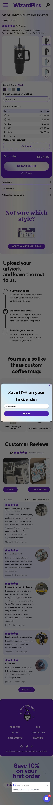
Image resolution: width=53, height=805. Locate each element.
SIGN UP (26, 414)
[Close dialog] (50, 385)
